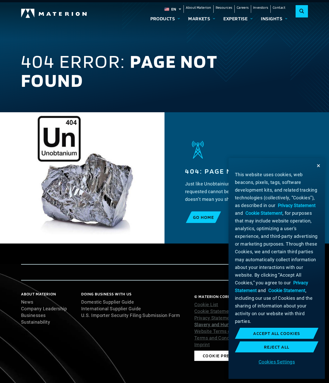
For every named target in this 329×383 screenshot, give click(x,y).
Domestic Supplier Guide (107, 302)
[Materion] (54, 13)
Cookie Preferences (227, 355)
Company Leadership (44, 308)
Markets (199, 18)
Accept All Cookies (276, 333)
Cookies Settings (277, 361)
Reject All (276, 347)
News (27, 302)
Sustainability (35, 322)
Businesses (33, 315)
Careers (243, 7)
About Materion (198, 7)
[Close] (318, 165)
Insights (271, 18)
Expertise (235, 18)
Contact (279, 7)
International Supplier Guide (111, 308)
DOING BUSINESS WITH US (106, 294)
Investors (260, 7)
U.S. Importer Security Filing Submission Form (130, 315)
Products (162, 18)
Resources (224, 7)
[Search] (302, 11)
